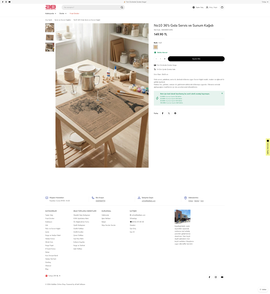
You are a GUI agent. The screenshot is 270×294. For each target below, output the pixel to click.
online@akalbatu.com (148, 201)
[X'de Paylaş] (168, 113)
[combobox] (93, 7)
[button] (268, 147)
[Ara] (122, 7)
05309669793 (100, 201)
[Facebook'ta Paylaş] (162, 113)
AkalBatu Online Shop (58, 284)
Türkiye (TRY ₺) (53, 276)
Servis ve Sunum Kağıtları (63, 20)
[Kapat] (222, 93)
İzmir (202, 201)
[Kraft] (155, 47)
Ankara (190, 201)
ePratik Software (80, 284)
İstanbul (196, 201)
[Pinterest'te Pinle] (175, 113)
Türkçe (264, 2)
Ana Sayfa (48, 20)
